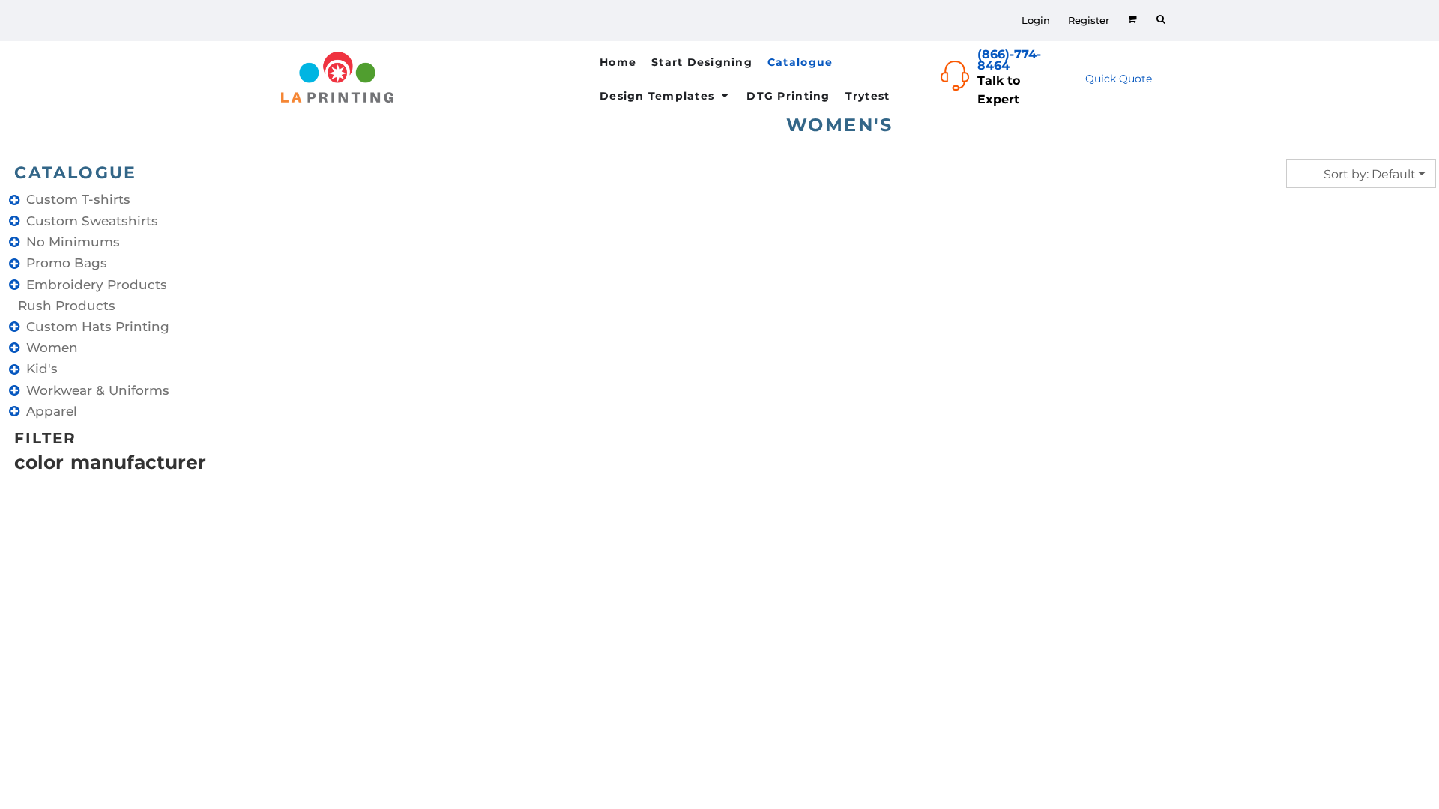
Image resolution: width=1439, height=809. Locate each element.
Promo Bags (66, 262)
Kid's (42, 368)
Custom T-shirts (78, 199)
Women (52, 347)
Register (1088, 20)
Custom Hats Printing (97, 326)
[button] (809, 62)
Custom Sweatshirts (92, 220)
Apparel (51, 411)
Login (1036, 20)
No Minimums (73, 241)
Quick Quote (1118, 78)
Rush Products (66, 305)
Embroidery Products (96, 284)
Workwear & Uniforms (97, 390)
